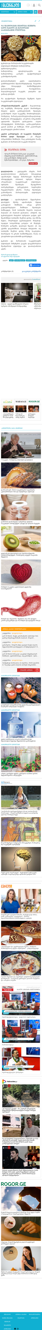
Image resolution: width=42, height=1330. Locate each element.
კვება (11, 260)
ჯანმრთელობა (31, 260)
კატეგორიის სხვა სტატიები (12, 428)
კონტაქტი (34, 1318)
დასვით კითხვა (26, 670)
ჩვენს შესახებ (7, 1318)
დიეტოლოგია (6, 21)
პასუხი (32, 163)
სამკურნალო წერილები (10, 676)
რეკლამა (21, 1318)
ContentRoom (32, 279)
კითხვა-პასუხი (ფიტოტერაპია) (14, 629)
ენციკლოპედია (34, 1314)
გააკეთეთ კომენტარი (31, 271)
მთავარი (7, 1314)
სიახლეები (5, 12)
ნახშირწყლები (20, 260)
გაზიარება (36, 265)
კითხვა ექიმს (22, 12)
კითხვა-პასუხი (20, 1314)
